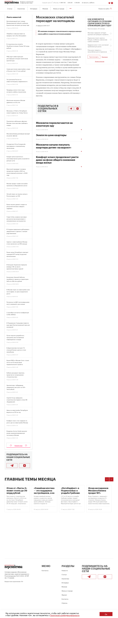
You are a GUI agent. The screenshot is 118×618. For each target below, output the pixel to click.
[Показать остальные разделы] (70, 8)
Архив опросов (99, 61)
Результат (105, 57)
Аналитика (21, 8)
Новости (65, 570)
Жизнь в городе (58, 8)
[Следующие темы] (111, 479)
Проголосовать (94, 57)
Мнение (45, 8)
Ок (106, 614)
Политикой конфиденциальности (64, 615)
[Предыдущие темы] (107, 479)
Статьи (9, 8)
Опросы (64, 603)
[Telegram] (109, 2)
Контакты (45, 570)
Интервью (33, 8)
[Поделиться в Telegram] (71, 108)
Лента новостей (14, 17)
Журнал (64, 595)
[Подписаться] (112, 2)
